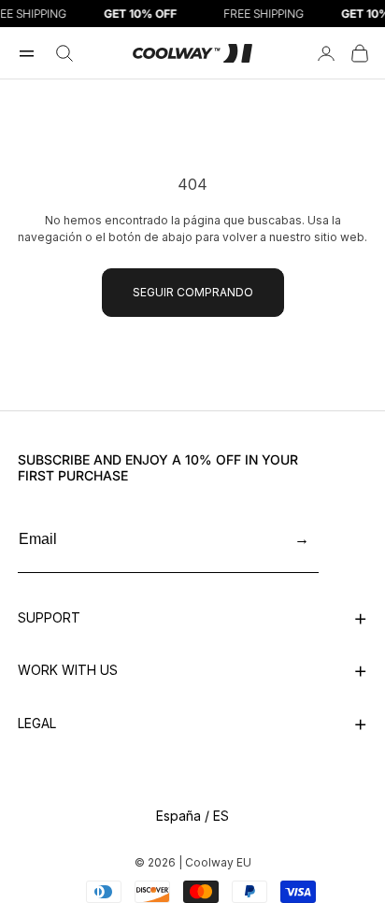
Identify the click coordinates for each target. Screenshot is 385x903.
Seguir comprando (193, 292)
